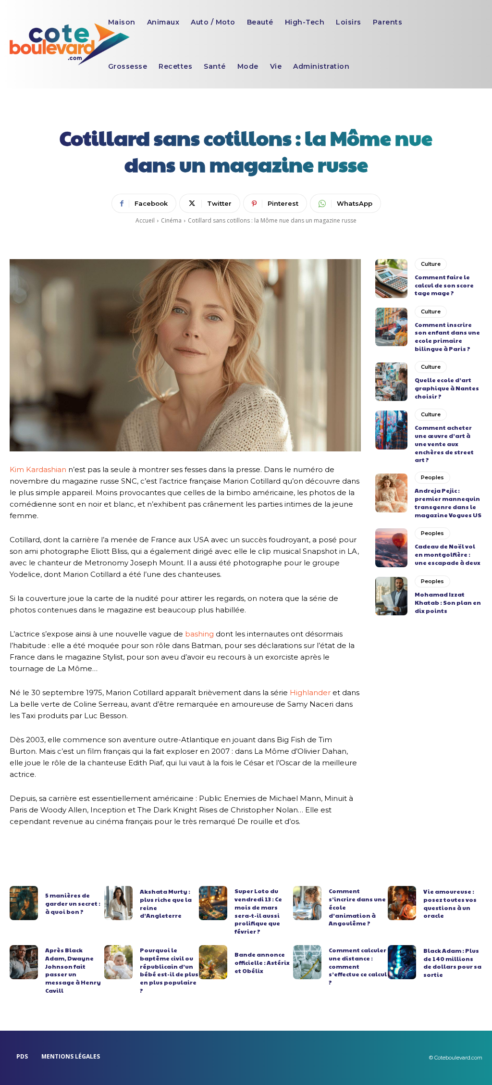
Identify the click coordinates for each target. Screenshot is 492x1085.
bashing (199, 633)
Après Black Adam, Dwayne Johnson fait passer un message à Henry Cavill (73, 970)
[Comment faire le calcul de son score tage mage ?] (391, 278)
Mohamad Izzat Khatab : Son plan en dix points (448, 602)
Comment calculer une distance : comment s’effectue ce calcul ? (358, 966)
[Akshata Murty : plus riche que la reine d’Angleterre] (118, 903)
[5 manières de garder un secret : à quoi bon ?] (24, 903)
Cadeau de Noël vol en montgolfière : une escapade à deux (447, 554)
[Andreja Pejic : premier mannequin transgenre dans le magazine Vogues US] (391, 493)
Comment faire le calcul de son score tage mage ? (444, 285)
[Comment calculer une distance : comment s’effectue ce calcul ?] (307, 962)
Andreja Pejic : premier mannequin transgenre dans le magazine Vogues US (448, 502)
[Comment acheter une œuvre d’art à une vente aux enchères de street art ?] (391, 430)
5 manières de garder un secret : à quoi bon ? (72, 903)
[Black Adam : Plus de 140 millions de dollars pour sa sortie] (402, 962)
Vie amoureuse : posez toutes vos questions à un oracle (450, 903)
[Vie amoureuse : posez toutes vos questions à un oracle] (402, 903)
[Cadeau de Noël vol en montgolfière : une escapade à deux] (391, 547)
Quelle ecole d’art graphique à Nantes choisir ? (447, 388)
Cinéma (171, 220)
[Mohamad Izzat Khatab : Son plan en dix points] (391, 596)
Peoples (432, 477)
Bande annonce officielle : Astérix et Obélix (262, 962)
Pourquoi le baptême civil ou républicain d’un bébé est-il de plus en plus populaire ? (169, 970)
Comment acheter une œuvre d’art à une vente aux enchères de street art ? (444, 443)
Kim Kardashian (38, 469)
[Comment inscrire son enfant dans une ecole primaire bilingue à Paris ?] (391, 327)
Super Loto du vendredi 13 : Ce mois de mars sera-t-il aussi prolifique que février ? (258, 911)
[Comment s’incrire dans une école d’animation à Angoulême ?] (307, 903)
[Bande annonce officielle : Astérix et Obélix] (213, 962)
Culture (431, 264)
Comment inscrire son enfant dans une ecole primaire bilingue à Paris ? (447, 336)
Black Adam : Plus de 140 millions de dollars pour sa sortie (452, 962)
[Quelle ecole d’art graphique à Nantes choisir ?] (391, 381)
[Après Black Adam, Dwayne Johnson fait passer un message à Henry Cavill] (24, 962)
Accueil (145, 220)
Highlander (310, 692)
